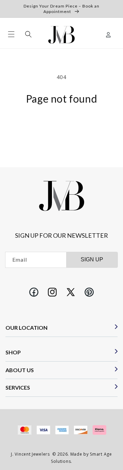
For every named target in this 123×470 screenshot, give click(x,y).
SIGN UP (92, 259)
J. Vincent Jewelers (30, 454)
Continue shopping (61, 122)
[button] (11, 34)
